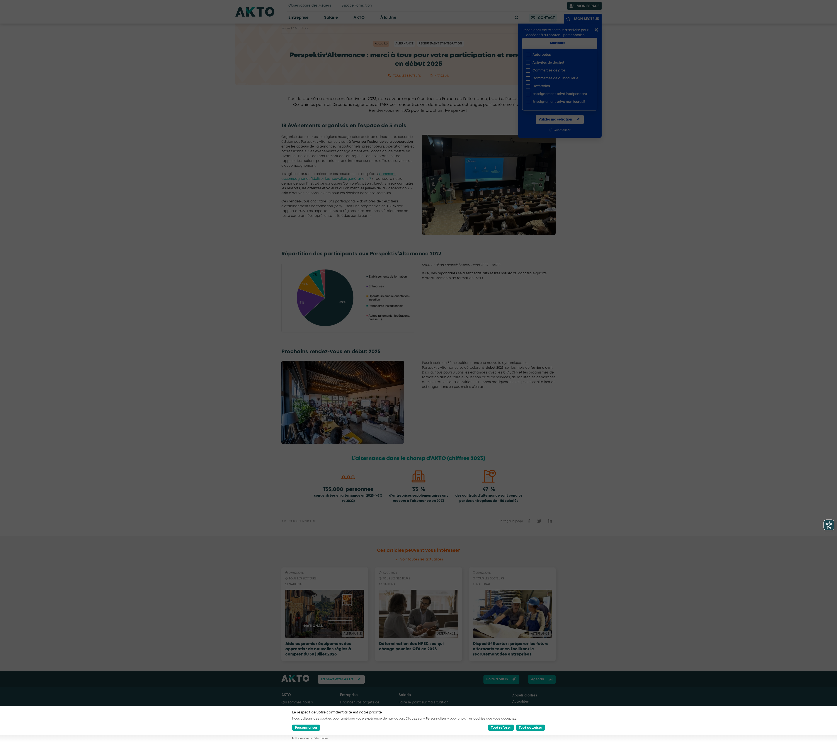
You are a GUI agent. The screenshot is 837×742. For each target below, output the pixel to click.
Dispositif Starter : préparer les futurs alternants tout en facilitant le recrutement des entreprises (510, 649)
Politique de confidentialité (310, 738)
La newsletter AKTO (337, 679)
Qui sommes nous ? (297, 702)
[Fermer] (596, 30)
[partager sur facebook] (529, 521)
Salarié (405, 695)
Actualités (301, 28)
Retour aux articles (299, 521)
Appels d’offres (524, 695)
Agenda (537, 679)
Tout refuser (501, 727)
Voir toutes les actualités (421, 559)
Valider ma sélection (555, 119)
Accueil (287, 28)
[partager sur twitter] (539, 521)
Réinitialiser (561, 130)
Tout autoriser (530, 727)
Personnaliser (306, 727)
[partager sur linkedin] (550, 521)
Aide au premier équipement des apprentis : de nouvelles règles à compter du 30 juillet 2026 (318, 649)
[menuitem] (558, 55)
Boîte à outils (497, 679)
